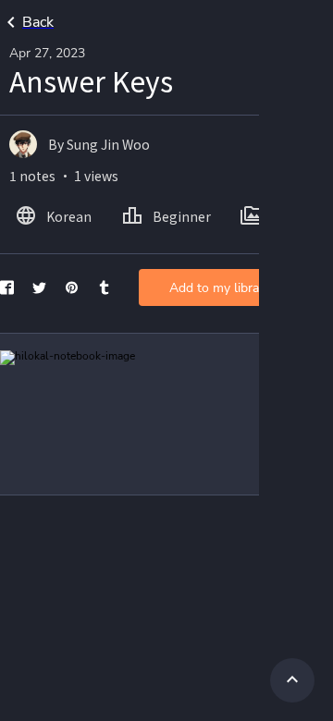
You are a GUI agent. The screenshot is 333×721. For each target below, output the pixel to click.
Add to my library (219, 288)
